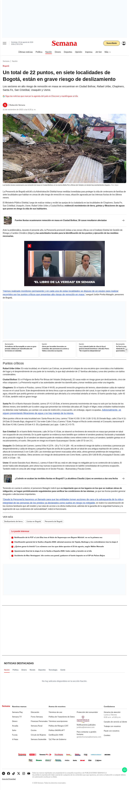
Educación (35, 712)
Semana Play (17, 712)
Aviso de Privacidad (11, 779)
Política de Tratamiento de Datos (62, 717)
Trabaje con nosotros (112, 726)
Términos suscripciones (58, 721)
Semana (6, 61)
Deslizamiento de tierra (13, 521)
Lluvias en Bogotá (34, 521)
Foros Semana (37, 717)
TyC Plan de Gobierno (57, 739)
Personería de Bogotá (53, 521)
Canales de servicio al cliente (115, 722)
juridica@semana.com (85, 727)
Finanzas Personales (39, 721)
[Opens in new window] (8, 773)
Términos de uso (55, 712)
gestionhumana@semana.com (89, 737)
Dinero (14, 721)
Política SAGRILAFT (57, 730)
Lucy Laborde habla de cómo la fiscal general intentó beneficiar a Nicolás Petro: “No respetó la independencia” (94, 349)
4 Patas (15, 739)
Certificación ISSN (56, 735)
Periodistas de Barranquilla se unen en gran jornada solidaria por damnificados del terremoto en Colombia (20, 349)
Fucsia (14, 735)
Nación (15, 61)
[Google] (3, 773)
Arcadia (15, 726)
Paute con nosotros (111, 731)
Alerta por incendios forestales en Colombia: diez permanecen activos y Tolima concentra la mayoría (55, 349)
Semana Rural (36, 726)
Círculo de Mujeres (38, 735)
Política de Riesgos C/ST (58, 726)
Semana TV (17, 717)
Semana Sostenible (38, 739)
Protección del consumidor (87, 712)
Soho (14, 730)
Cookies (107, 735)
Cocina (33, 730)
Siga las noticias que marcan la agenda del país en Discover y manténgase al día (41, 96)
